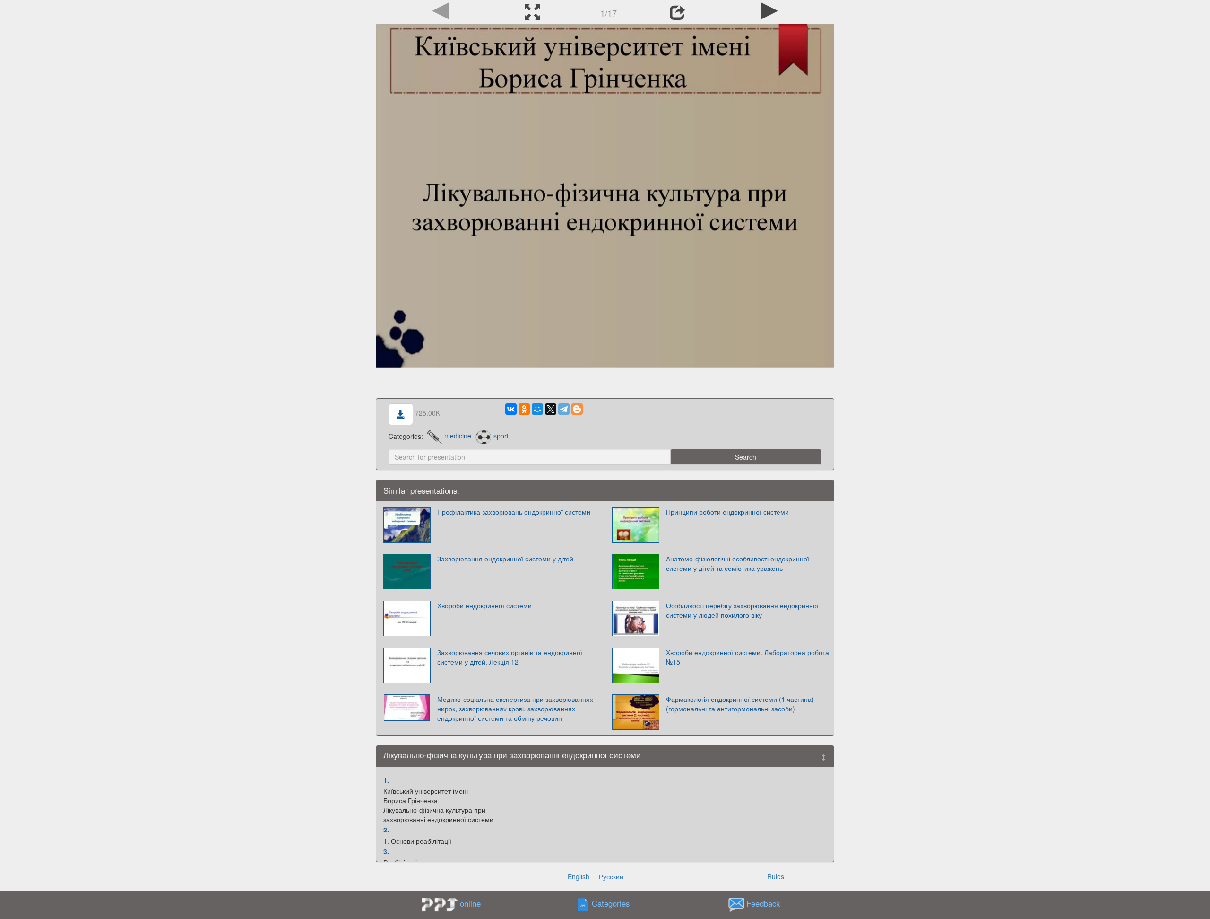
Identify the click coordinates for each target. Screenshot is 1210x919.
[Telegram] (564, 409)
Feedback (763, 903)
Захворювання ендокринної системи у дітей (505, 558)
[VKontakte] (511, 409)
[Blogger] (577, 409)
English (578, 876)
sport (500, 435)
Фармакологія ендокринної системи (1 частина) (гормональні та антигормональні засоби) (740, 703)
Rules (775, 876)
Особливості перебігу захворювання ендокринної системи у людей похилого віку (742, 610)
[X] (550, 409)
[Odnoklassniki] (524, 409)
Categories (611, 903)
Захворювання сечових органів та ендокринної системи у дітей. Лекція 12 (509, 657)
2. (386, 829)
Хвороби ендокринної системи (484, 605)
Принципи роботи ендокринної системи (727, 511)
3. (386, 851)
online (470, 903)
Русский (611, 876)
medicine (457, 435)
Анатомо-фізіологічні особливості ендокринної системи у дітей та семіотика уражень (737, 563)
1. (386, 780)
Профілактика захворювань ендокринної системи (513, 511)
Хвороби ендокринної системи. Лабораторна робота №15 (747, 657)
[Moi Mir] (537, 409)
